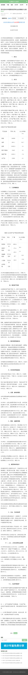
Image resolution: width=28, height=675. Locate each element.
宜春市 (9, 18)
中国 (8, 4)
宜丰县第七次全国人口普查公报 (11, 660)
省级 (12, 4)
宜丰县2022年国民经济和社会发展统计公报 (12, 655)
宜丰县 (15, 633)
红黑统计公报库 (14, 2)
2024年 (21, 4)
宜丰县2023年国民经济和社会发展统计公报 (14, 10)
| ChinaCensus (16, 672)
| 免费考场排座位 (22, 672)
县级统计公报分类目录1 (17, 13)
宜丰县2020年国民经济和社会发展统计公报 (12, 662)
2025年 (16, 4)
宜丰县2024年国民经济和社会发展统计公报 (12, 653)
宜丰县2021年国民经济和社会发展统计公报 (12, 658)
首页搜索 (3, 4)
